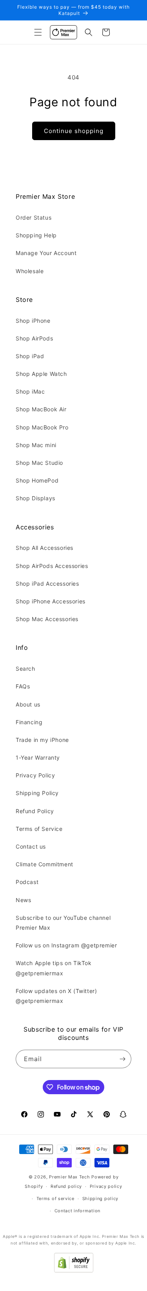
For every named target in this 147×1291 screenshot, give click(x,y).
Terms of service (55, 1198)
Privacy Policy (35, 775)
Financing (29, 722)
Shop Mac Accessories (47, 619)
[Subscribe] (122, 1059)
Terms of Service (39, 828)
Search (25, 668)
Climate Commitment (44, 864)
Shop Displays (35, 498)
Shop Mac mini (36, 445)
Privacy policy (106, 1186)
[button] (38, 32)
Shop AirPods (34, 338)
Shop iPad (30, 356)
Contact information (77, 1210)
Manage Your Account (46, 253)
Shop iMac (30, 391)
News (23, 900)
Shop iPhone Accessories (50, 601)
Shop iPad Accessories (47, 583)
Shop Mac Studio (39, 462)
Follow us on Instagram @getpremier (66, 945)
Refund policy (66, 1186)
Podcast (27, 882)
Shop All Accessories (44, 547)
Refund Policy (35, 811)
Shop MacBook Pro (42, 427)
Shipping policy (100, 1198)
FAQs (23, 686)
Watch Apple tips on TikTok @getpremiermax (54, 968)
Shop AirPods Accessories (52, 565)
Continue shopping (73, 131)
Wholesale (30, 271)
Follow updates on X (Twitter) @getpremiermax (56, 996)
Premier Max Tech (69, 1177)
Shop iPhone (33, 320)
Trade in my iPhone (42, 739)
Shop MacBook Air (41, 409)
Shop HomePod (37, 480)
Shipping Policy (37, 793)
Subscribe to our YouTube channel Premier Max (63, 922)
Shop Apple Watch (41, 373)
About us (28, 704)
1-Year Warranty (38, 757)
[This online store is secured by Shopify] (73, 1270)
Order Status (33, 217)
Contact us (31, 846)
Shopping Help (36, 235)
